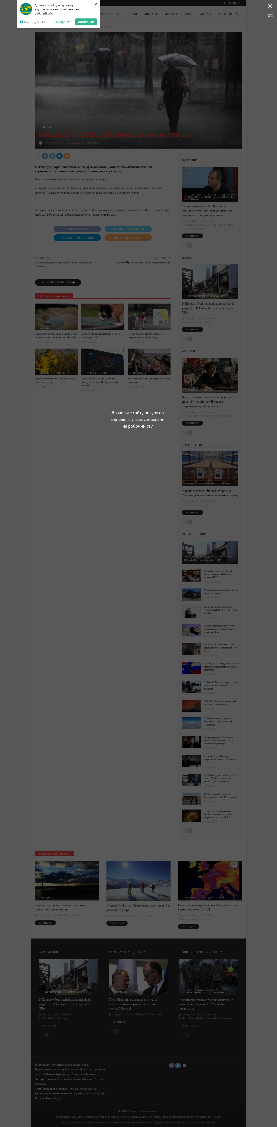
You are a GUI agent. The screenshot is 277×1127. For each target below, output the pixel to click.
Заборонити (63, 22)
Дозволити (86, 22)
